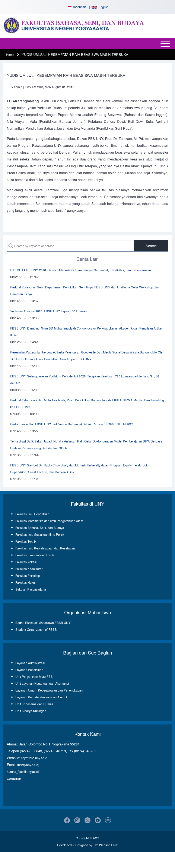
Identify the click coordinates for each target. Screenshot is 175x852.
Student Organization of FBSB (36, 629)
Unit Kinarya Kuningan (30, 710)
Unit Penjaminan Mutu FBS (34, 676)
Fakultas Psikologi (27, 575)
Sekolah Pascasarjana (30, 589)
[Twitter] (87, 820)
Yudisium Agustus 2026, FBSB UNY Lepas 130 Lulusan (48, 311)
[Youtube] (97, 820)
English (102, 6)
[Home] (86, 26)
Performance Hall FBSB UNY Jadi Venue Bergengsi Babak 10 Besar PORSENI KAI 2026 (71, 424)
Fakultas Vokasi (25, 562)
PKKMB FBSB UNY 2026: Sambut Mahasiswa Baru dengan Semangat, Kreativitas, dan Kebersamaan (80, 270)
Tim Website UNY (105, 845)
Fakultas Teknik (25, 541)
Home (10, 54)
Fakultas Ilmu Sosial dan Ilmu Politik (39, 534)
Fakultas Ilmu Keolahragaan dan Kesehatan (45, 548)
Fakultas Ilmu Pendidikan (32, 514)
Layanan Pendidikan (29, 669)
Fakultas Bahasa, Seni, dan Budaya (39, 527)
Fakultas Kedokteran (29, 568)
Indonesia (78, 6)
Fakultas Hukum (26, 582)
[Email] (108, 820)
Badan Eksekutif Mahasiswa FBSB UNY (43, 622)
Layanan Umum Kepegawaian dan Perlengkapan (49, 690)
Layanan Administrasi (30, 663)
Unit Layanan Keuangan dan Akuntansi (42, 683)
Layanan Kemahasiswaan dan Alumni (41, 697)
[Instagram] (77, 820)
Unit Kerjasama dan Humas (34, 704)
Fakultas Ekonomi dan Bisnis (34, 555)
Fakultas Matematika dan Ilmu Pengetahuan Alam (49, 520)
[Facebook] (67, 820)
